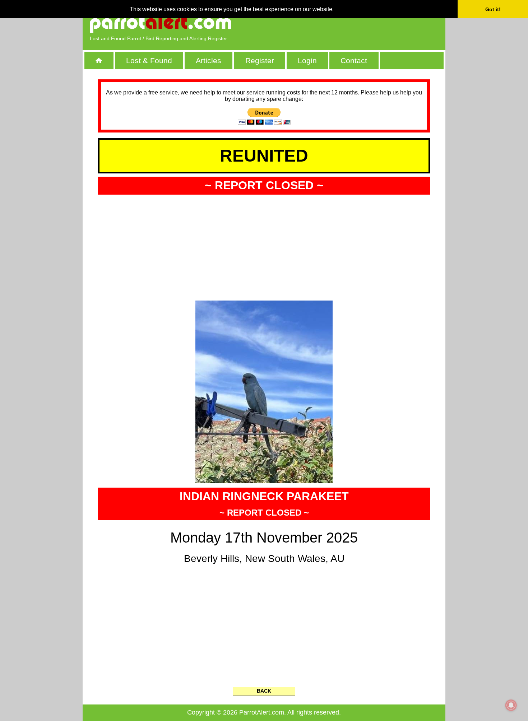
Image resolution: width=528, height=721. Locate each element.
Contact (354, 60)
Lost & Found (149, 60)
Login (307, 60)
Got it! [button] (493, 9)
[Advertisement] (356, 23)
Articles (208, 60)
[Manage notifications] (511, 705)
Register (259, 60)
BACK (264, 691)
